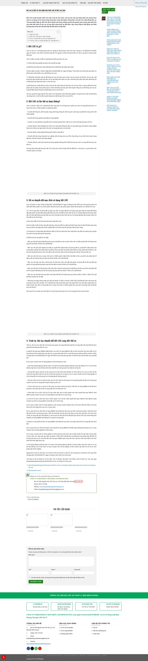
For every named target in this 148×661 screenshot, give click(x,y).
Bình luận (32, 555)
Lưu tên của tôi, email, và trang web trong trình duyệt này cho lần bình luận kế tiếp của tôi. (58, 577)
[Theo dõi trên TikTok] (32, 648)
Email (53, 569)
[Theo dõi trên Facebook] (28, 648)
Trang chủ (24, 3)
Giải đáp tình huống (94, 3)
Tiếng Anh (143, 6)
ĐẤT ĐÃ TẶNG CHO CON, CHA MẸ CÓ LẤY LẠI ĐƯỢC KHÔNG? (114, 59)
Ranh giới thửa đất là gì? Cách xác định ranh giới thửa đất (36, 535)
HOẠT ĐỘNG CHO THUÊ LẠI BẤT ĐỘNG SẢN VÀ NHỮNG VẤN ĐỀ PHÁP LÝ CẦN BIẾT (114, 33)
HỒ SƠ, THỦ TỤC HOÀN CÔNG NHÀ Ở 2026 (84, 534)
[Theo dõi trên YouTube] (40, 648)
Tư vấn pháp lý (35, 3)
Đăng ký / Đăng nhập (141, 2)
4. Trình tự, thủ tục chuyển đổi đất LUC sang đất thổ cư (44, 40)
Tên (30, 569)
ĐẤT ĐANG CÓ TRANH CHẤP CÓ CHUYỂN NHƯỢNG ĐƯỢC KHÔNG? (113, 108)
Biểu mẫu (83, 3)
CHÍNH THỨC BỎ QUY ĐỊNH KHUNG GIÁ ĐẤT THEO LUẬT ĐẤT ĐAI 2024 (62, 535)
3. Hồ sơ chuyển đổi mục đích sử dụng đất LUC (42, 38)
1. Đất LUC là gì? (33, 34)
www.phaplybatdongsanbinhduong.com (52, 486)
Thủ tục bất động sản (32, 497)
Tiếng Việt (138, 6)
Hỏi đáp (105, 3)
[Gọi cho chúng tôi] (36, 648)
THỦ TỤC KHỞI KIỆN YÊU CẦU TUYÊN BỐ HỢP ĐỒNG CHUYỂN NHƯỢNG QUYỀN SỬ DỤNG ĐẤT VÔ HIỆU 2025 (114, 21)
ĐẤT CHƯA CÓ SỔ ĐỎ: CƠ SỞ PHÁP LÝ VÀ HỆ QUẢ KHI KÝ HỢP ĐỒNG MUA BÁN (114, 90)
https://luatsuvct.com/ (34, 470)
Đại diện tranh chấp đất (51, 3)
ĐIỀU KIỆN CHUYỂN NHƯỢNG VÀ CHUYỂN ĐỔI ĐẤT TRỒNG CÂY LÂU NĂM (113, 80)
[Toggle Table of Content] (57, 31)
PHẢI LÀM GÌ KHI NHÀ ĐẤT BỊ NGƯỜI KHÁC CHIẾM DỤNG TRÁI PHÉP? (114, 42)
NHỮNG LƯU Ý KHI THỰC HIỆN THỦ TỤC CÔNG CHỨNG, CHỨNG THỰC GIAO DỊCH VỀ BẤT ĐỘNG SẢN (114, 69)
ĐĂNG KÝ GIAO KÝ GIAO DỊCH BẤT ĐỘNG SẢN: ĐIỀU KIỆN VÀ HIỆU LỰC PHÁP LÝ (114, 51)
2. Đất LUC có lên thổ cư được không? (39, 36)
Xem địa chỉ (78, 481)
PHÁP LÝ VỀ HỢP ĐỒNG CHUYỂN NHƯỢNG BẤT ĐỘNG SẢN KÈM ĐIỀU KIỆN (114, 99)
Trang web (77, 569)
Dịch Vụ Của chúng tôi (70, 3)
